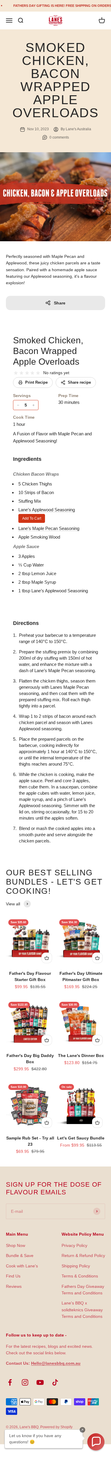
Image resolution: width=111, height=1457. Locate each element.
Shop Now (15, 1245)
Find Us (13, 1276)
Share (59, 303)
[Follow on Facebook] (10, 1382)
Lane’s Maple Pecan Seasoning (48, 528)
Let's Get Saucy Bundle (80, 1138)
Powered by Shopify (56, 1427)
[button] (95, 1441)
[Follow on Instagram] (25, 1382)
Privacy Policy (74, 1245)
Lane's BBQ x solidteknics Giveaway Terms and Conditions (82, 1310)
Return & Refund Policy (83, 1255)
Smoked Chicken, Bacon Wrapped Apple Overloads (48, 350)
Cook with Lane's (22, 1266)
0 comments (59, 137)
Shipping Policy (76, 1266)
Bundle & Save (19, 1255)
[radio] (16, 373)
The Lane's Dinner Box (81, 1055)
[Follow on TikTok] (55, 1382)
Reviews (14, 1286)
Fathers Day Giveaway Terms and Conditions (83, 1289)
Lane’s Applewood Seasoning (46, 509)
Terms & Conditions (80, 1276)
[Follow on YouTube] (40, 1382)
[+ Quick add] (46, 958)
